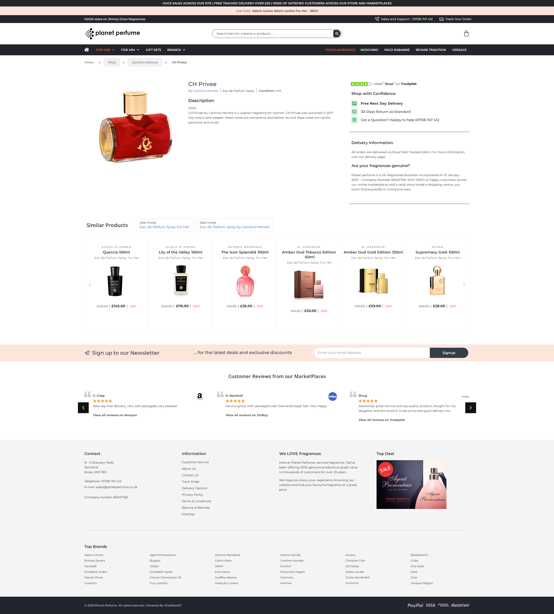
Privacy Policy (192, 495)
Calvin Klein (223, 560)
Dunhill (285, 566)
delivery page (375, 157)
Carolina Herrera (145, 62)
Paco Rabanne (397, 50)
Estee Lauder (355, 571)
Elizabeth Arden (95, 571)
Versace (459, 50)
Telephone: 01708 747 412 (102, 481)
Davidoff (90, 566)
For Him (454, 258)
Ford (414, 571)
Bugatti (155, 560)
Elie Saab (417, 566)
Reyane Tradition (431, 50)
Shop (112, 62)
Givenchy (286, 577)
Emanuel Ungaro (292, 571)
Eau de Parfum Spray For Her (164, 225)
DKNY (219, 566)
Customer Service (195, 462)
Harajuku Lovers (226, 583)
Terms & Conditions (196, 501)
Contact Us (190, 475)
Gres (414, 577)
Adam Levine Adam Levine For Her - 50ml (285, 11)
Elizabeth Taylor (161, 571)
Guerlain (90, 583)
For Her (133, 258)
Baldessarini (419, 555)
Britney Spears (94, 560)
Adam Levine (93, 555)
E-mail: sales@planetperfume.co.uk (110, 487)
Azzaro (350, 555)
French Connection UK (166, 577)
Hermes (285, 583)
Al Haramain (309, 247)
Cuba (414, 560)
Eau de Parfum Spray (238, 91)
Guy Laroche (158, 583)
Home (89, 62)
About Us (189, 469)
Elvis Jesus (222, 571)
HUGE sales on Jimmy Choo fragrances (114, 19)
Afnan (437, 247)
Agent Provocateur (163, 555)
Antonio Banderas (245, 247)
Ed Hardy (352, 566)
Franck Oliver (93, 577)
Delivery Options (194, 488)
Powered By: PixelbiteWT (164, 605)
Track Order (191, 482)
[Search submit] (337, 33)
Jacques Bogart (422, 583)
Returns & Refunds (196, 508)
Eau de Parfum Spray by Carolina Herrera (234, 225)
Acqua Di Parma (116, 247)
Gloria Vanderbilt (358, 577)
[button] (105, 50)
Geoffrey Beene (226, 577)
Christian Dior (355, 560)
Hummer (352, 583)
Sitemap (188, 514)
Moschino (369, 50)
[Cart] (466, 33)
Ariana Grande (290, 555)
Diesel (154, 566)
